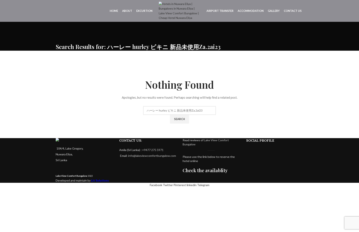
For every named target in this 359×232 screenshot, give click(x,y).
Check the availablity (205, 170)
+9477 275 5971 (153, 150)
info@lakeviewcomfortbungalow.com (152, 155)
